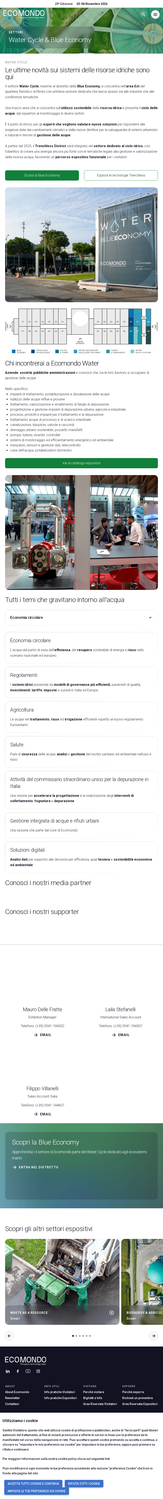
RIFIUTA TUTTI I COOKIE (84, 1483)
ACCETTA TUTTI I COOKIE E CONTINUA (33, 1483)
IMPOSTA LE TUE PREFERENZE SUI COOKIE (37, 1491)
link (107, 1459)
